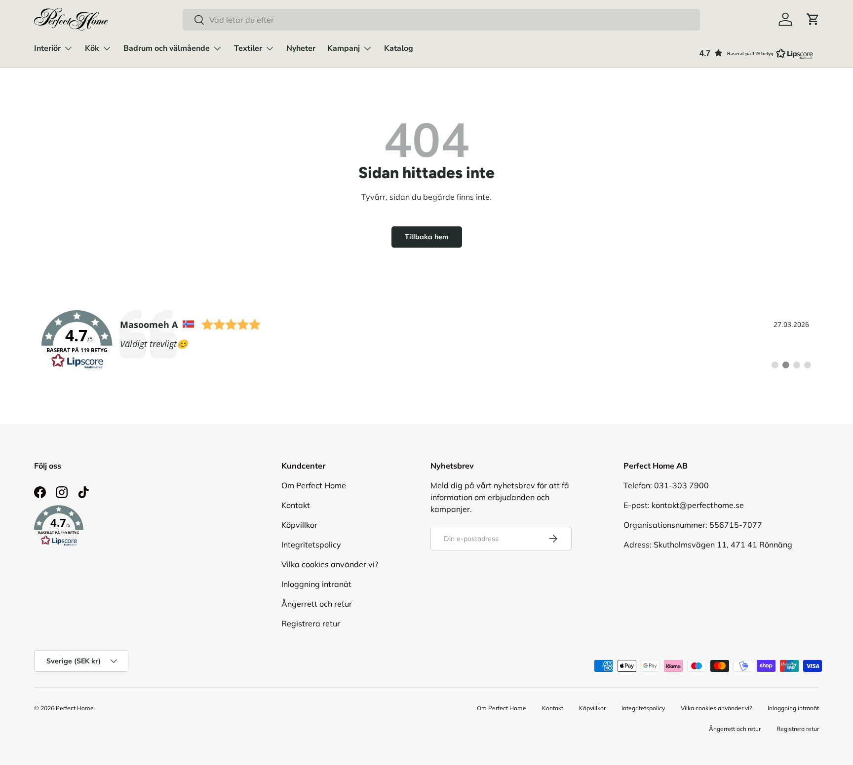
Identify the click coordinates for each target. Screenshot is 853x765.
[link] (426, 339)
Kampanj (343, 48)
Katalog (398, 48)
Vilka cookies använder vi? (329, 564)
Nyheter (300, 48)
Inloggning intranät (316, 584)
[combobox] (441, 20)
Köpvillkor (299, 525)
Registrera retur (310, 623)
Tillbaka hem (427, 236)
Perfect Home (75, 708)
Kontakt (295, 505)
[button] (813, 19)
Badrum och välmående (166, 48)
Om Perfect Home (313, 485)
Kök (92, 48)
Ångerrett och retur (316, 604)
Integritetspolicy (311, 544)
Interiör (47, 48)
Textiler (248, 48)
